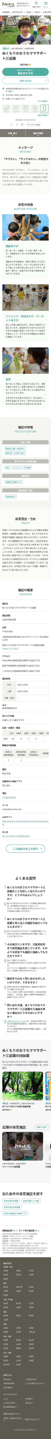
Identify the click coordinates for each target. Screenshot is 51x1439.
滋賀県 (5, 1331)
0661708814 (9, 797)
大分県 (18, 1360)
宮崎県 (31, 1360)
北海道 (5, 1270)
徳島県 (31, 1344)
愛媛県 (18, 1348)
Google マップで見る (10, 648)
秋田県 (18, 1274)
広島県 (5, 1344)
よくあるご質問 (8, 1402)
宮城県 (5, 1274)
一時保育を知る (31, 1379)
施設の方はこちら (32, 1419)
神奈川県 (19, 1287)
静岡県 (31, 1315)
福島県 (5, 1278)
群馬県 (5, 1295)
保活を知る (7, 1379)
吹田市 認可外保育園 (12, 1207)
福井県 (5, 1307)
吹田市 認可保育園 (11, 1200)
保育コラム (7, 1375)
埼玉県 (31, 1287)
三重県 (5, 1319)
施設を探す (7, 1263)
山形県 (31, 1274)
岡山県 (31, 1340)
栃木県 (31, 1291)
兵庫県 (18, 1327)
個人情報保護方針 (9, 1406)
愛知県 (5, 1315)
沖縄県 (18, 1364)
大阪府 (5, 1327)
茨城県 (18, 1291)
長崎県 (31, 1356)
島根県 (18, 1340)
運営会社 (29, 1402)
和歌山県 (32, 1331)
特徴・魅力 (12, 133)
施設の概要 (38, 133)
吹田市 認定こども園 (31, 1200)
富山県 (18, 1303)
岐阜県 (18, 1315)
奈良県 (18, 1331)
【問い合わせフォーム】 (16, 1021)
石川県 (31, 1303)
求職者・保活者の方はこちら (12, 1419)
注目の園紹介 (8, 1387)
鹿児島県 (6, 1364)
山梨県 (18, 1307)
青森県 (18, 1270)
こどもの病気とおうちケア (35, 1383)
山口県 (18, 1344)
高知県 (31, 1348)
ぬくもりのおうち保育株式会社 (16, 836)
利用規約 (29, 1398)
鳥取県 (5, 1340)
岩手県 (31, 1270)
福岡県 (5, 1356)
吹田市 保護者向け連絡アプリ (15, 1213)
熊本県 (5, 1360)
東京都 (5, 1287)
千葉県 (5, 1291)
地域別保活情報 (8, 1383)
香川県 (5, 1348)
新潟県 (5, 1303)
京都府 (31, 1327)
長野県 (31, 1307)
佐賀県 (18, 1356)
